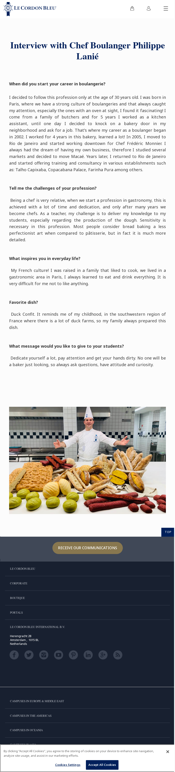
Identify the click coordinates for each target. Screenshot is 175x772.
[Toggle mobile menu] (166, 9)
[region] (87, 758)
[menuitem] (132, 9)
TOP (168, 532)
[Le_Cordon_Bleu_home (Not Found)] (30, 9)
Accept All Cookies (102, 765)
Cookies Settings (67, 765)
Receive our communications (87, 547)
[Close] (168, 752)
